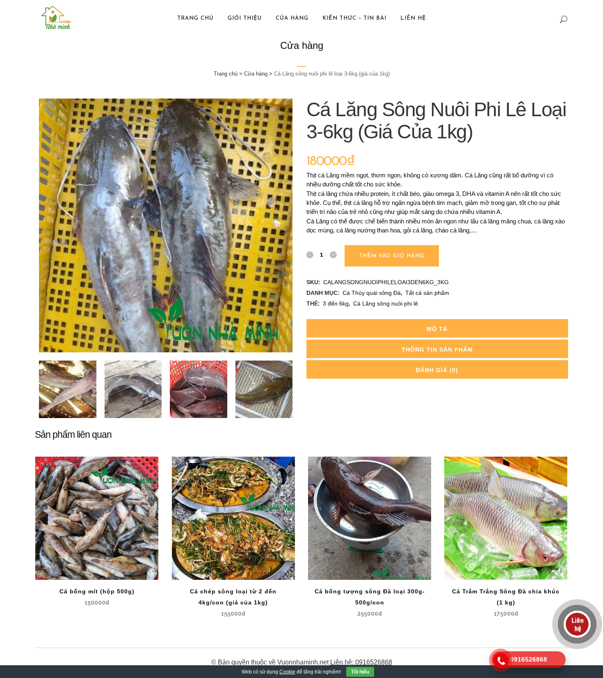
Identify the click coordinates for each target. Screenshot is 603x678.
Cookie (287, 672)
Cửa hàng (255, 74)
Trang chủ (226, 74)
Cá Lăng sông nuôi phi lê (385, 303)
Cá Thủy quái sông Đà (372, 293)
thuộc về (263, 662)
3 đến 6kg (336, 303)
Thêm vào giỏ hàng (392, 256)
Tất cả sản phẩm (427, 293)
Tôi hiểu (360, 672)
